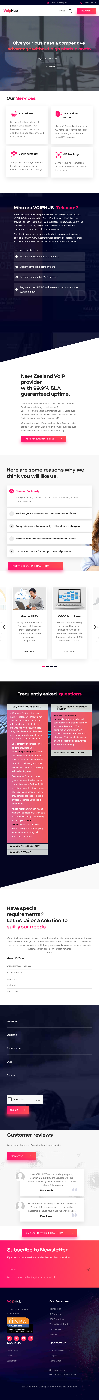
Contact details (57, 1350)
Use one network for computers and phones (43, 551)
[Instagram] (30, 1338)
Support (53, 1356)
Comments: (12, 1075)
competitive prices (27, 752)
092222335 (59, 1370)
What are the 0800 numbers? (71, 752)
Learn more (49, 66)
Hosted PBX (26, 113)
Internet (53, 1334)
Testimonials (13, 1350)
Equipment (12, 1361)
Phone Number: (14, 1048)
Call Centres (55, 1329)
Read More (29, 651)
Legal (9, 1356)
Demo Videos (56, 1361)
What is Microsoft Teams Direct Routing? (72, 707)
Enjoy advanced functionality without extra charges (48, 526)
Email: (9, 1062)
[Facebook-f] (9, 1338)
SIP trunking (71, 154)
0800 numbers (28, 153)
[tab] (50, 491)
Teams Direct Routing (60, 1324)
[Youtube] (23, 1338)
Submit (14, 1110)
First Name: (12, 1021)
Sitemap (42, 1387)
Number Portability (28, 491)
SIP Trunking (55, 1314)
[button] (86, 11)
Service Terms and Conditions (62, 1387)
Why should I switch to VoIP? (27, 706)
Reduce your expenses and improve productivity (46, 513)
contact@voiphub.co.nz (64, 1374)
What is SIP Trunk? (22, 852)
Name (49, 952)
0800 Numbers (57, 1319)
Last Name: (12, 1035)
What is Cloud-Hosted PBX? (26, 846)
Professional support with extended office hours (46, 538)
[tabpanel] (30, 623)
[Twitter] (16, 1338)
